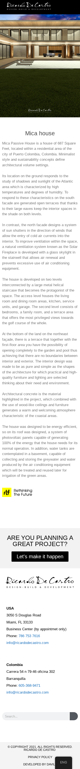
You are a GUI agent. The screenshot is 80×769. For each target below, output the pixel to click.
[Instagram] (47, 732)
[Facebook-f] (32, 732)
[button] (71, 7)
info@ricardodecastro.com (27, 643)
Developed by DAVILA (40, 764)
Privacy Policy (40, 757)
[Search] (74, 716)
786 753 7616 (29, 636)
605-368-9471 (29, 686)
